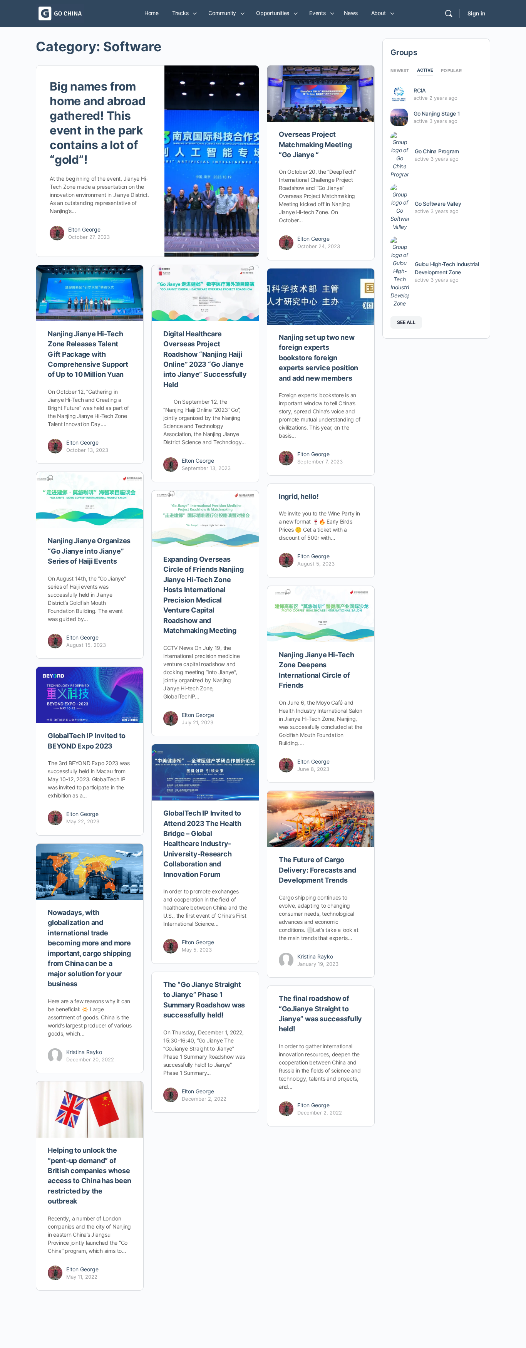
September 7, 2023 (320, 461)
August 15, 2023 (86, 645)
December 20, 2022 (90, 1059)
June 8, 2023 (313, 769)
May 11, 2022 (81, 1277)
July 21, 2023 (197, 722)
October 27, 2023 (89, 237)
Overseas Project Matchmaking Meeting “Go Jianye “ (315, 144)
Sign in (476, 13)
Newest (399, 70)
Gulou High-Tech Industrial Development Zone (447, 268)
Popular (451, 70)
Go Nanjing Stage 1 (437, 113)
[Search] (448, 13)
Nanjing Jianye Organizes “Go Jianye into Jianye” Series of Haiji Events (89, 551)
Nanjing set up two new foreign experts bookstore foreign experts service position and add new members (318, 357)
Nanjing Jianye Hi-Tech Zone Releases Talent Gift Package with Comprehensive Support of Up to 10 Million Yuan (88, 354)
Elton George (84, 229)
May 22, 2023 (82, 821)
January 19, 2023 (317, 964)
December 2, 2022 (204, 1099)
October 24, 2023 (318, 246)
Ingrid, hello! (299, 496)
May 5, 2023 (197, 950)
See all (406, 322)
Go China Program (437, 151)
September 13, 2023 (206, 468)
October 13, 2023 (87, 450)
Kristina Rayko (315, 956)
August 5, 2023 (316, 564)
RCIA (420, 90)
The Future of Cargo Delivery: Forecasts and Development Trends (317, 870)
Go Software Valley (438, 203)
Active (425, 70)
